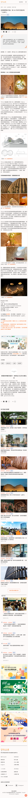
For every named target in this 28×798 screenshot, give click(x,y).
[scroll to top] (26, 795)
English (3, 764)
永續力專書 (16, 764)
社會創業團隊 (4, 771)
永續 (14, 363)
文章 (5, 7)
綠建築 (19, 363)
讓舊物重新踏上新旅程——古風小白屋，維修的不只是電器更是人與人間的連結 (14, 635)
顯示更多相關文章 (14, 590)
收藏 (13, 31)
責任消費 (5, 643)
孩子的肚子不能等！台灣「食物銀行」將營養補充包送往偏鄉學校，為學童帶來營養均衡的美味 (14, 656)
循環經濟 (10, 633)
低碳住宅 (8, 363)
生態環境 (9, 7)
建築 (2, 363)
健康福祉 (5, 622)
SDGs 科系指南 (4, 776)
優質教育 (5, 611)
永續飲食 (10, 652)
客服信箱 (16, 771)
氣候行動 (14, 7)
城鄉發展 (3, 470)
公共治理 (8, 536)
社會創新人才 (4, 774)
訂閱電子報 (16, 774)
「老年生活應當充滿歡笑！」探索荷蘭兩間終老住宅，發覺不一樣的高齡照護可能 (14, 625)
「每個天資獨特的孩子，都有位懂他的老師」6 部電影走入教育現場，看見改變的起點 (14, 614)
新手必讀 (16, 759)
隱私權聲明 (14, 791)
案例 (8, 14)
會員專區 (21, 2)
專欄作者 (3, 762)
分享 (1, 31)
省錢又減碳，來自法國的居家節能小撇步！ (14, 645)
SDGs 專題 (16, 762)
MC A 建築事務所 (8, 158)
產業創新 (8, 470)
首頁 (2, 7)
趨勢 (12, 426)
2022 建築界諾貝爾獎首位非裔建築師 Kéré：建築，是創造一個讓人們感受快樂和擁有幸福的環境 (14, 473)
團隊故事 (3, 759)
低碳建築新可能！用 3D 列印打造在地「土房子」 (13, 495)
